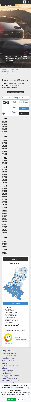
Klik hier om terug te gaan (15, 92)
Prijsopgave (15, 303)
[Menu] (28, 1)
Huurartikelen (13, 69)
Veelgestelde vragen (7, 370)
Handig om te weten (7, 372)
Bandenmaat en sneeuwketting (10, 380)
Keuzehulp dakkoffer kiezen (9, 378)
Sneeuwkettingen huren (8, 71)
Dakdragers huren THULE (9, 355)
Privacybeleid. (15, 396)
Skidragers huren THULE (8, 360)
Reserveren (24, 114)
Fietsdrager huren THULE (9, 357)
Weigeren (20, 399)
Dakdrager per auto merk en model (11, 375)
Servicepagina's (6, 373)
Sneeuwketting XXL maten (9, 74)
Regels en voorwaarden (8, 367)
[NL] (24, 1)
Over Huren (5, 362)
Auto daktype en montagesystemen (11, 377)
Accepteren (11, 399)
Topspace (4, 69)
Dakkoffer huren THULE (8, 352)
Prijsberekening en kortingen (10, 365)
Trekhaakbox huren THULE (9, 353)
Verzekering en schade (8, 368)
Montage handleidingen (8, 382)
